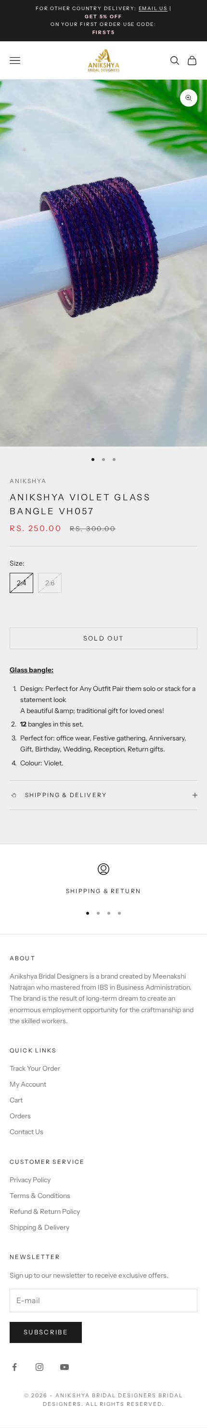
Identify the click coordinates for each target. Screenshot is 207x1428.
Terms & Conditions (40, 1195)
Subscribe (46, 1332)
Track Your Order (35, 1068)
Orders (20, 1116)
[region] (103, 879)
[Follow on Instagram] (39, 1367)
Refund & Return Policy (45, 1211)
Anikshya (28, 480)
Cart (16, 1100)
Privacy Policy (30, 1179)
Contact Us (26, 1131)
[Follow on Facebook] (14, 1367)
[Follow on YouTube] (64, 1367)
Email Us (153, 8)
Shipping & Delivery (39, 1227)
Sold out (103, 638)
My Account (28, 1084)
